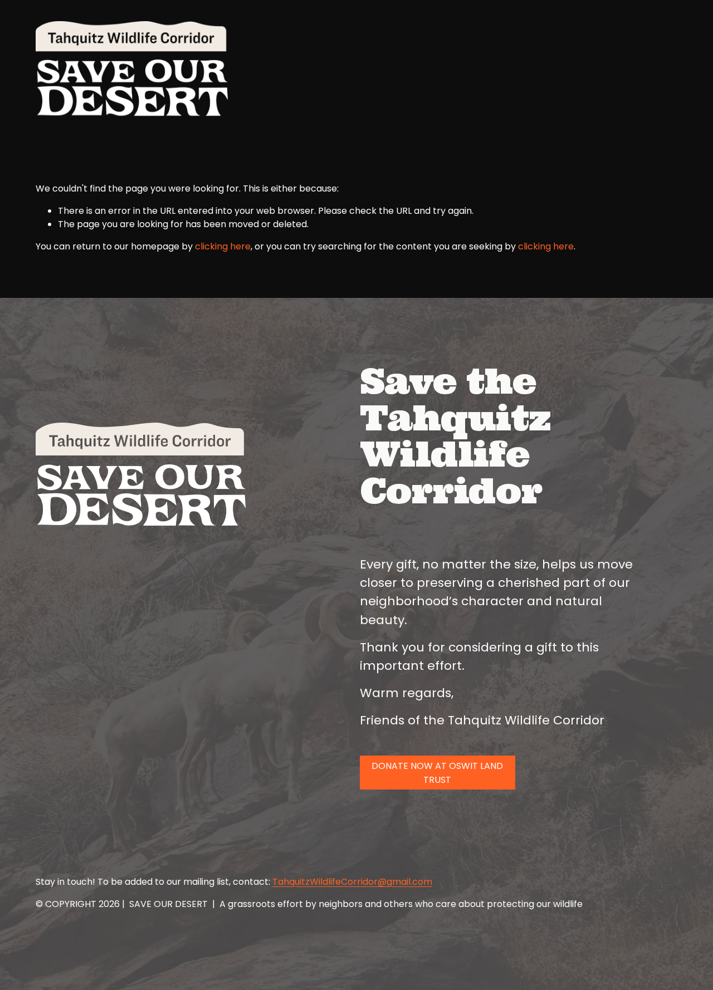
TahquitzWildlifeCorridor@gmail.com (352, 881)
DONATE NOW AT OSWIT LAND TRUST (437, 772)
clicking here (223, 246)
